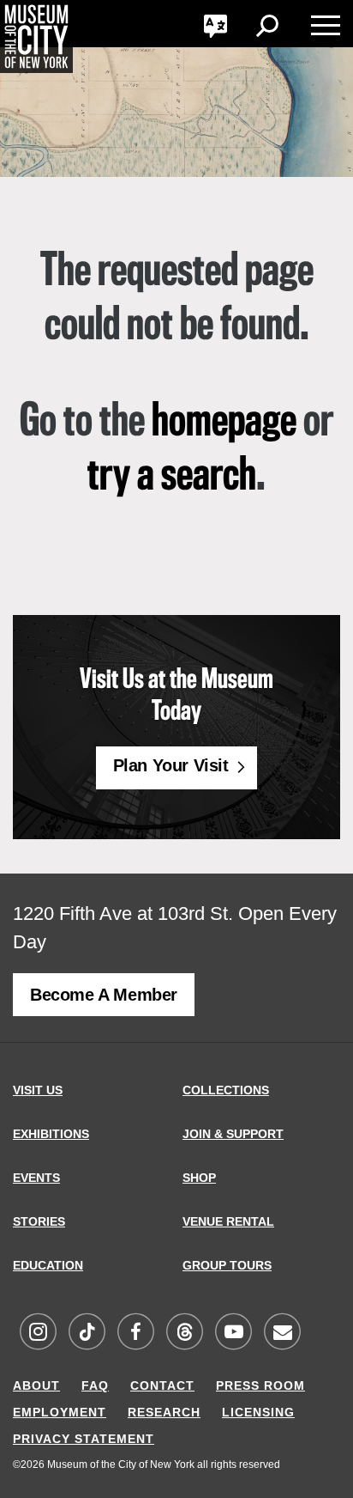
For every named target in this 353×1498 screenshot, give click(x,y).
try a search (171, 476)
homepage (224, 422)
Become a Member (103, 994)
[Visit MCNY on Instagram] (38, 1333)
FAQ (95, 1385)
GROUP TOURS (227, 1265)
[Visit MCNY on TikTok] (87, 1333)
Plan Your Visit (171, 765)
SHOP (199, 1177)
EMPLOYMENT (59, 1412)
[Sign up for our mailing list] (282, 1333)
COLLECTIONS (225, 1090)
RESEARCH (164, 1412)
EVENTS (36, 1177)
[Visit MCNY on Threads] (184, 1333)
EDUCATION (48, 1265)
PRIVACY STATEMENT (83, 1439)
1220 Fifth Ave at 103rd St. (123, 913)
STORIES (39, 1221)
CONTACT (162, 1385)
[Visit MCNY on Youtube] (233, 1333)
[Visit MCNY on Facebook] (135, 1333)
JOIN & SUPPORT (233, 1134)
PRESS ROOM (260, 1385)
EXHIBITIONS (51, 1134)
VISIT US (38, 1090)
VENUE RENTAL (228, 1221)
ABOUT (36, 1385)
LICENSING (258, 1412)
